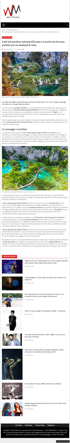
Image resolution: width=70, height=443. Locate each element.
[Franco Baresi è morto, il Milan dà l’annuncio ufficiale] (12, 391)
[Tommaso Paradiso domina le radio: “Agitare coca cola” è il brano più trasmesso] (12, 340)
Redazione (51, 425)
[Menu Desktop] (4, 25)
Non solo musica (6, 37)
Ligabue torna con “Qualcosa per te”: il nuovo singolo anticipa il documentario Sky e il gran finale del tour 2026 (46, 262)
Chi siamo (18, 425)
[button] (67, 25)
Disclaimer (28, 425)
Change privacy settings (63, 441)
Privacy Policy (40, 425)
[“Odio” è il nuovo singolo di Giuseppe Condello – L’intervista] (12, 320)
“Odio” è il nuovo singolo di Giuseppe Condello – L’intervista (45, 311)
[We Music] (12, 11)
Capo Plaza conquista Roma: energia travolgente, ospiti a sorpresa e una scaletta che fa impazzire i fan (44, 351)
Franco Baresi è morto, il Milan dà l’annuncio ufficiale (43, 384)
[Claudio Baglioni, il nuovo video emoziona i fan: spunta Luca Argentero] (12, 283)
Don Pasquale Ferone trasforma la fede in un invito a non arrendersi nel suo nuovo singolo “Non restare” (44, 295)
